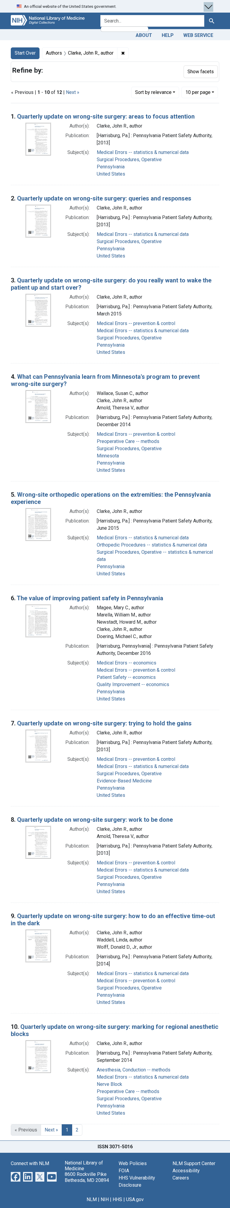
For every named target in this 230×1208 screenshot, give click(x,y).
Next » (72, 92)
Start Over (25, 53)
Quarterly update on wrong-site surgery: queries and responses (104, 198)
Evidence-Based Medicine (124, 781)
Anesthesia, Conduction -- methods (133, 1070)
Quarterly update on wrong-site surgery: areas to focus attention (106, 116)
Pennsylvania (111, 167)
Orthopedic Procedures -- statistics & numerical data (152, 545)
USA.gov (135, 1199)
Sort (153, 92)
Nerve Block (109, 1084)
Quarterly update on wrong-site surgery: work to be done (95, 819)
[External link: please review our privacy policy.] (15, 1176)
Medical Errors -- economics (126, 663)
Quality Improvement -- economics (133, 684)
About (144, 35)
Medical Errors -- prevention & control (136, 323)
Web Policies (133, 1163)
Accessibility (186, 1170)
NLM (92, 1199)
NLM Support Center (193, 1163)
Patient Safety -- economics (126, 677)
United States (111, 174)
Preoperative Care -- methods (128, 441)
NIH (105, 1199)
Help (168, 35)
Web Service (198, 35)
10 (198, 92)
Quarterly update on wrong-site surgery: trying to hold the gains (104, 723)
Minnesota (108, 456)
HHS (117, 1199)
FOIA (124, 1170)
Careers (180, 1178)
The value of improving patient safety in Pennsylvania (90, 598)
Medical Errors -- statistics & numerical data (143, 152)
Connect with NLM (30, 1163)
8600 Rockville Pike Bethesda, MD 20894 (87, 1177)
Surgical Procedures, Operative (129, 159)
